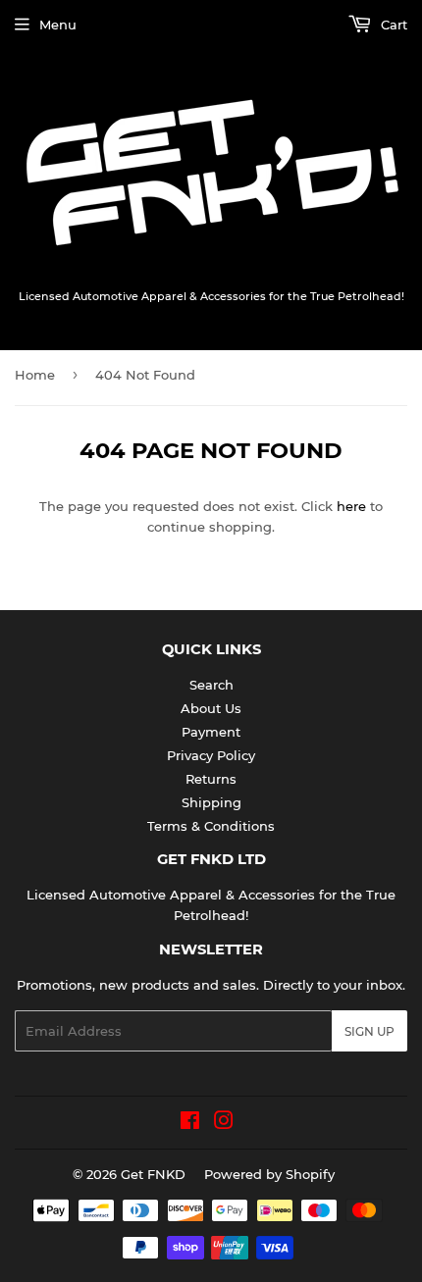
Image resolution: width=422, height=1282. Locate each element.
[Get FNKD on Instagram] (224, 1123)
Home (35, 375)
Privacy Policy (211, 755)
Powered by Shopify (269, 1174)
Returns (211, 779)
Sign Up (369, 1031)
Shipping (211, 802)
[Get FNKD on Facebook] (190, 1123)
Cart (392, 24)
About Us (211, 708)
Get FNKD (153, 1174)
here (351, 506)
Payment (211, 732)
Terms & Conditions (211, 826)
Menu (58, 24)
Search (211, 684)
